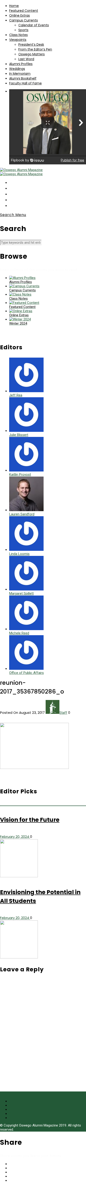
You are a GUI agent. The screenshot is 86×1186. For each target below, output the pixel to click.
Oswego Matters (31, 54)
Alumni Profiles (21, 64)
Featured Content (23, 10)
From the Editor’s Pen (35, 49)
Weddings (17, 68)
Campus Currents (23, 20)
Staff (63, 713)
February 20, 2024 (15, 836)
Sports (23, 30)
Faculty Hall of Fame (25, 83)
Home (14, 5)
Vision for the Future (29, 820)
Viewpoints (17, 39)
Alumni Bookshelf (22, 78)
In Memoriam (20, 73)
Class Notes (18, 35)
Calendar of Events (33, 25)
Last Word (26, 59)
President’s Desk (31, 44)
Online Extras (19, 15)
